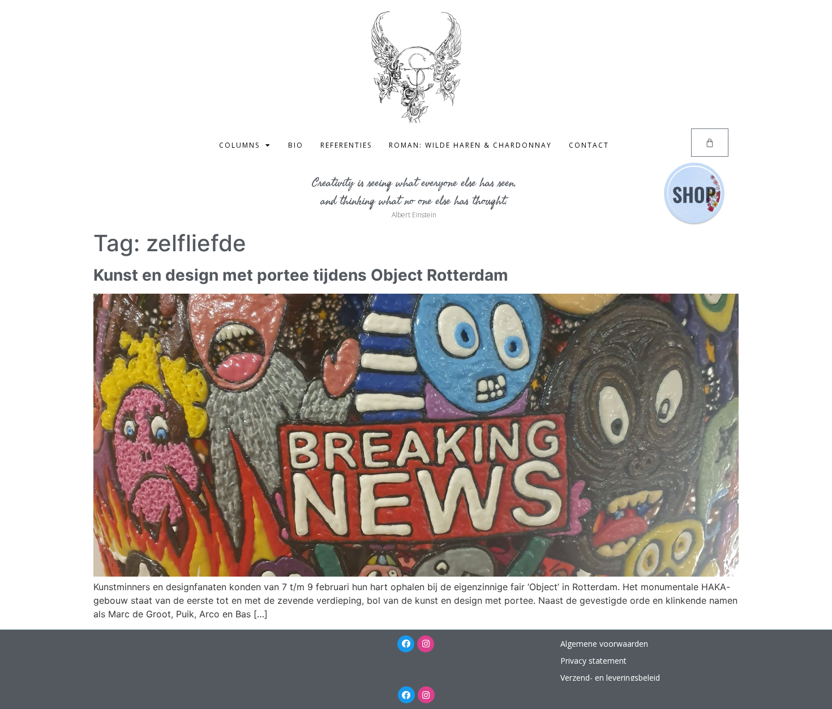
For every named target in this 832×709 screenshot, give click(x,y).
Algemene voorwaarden (604, 643)
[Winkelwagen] (709, 142)
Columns (239, 145)
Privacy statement (593, 660)
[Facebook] (405, 643)
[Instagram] (425, 643)
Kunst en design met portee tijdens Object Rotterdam (300, 275)
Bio (295, 145)
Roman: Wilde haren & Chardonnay (470, 145)
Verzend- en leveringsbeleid (610, 677)
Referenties (346, 145)
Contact (589, 145)
